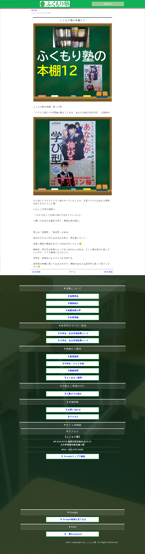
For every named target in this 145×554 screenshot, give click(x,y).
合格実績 (74, 317)
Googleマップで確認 (74, 456)
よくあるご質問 (74, 378)
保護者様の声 (74, 310)
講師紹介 (74, 303)
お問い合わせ (74, 410)
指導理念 (74, 296)
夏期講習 (74, 356)
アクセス (74, 417)
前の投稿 (108, 272)
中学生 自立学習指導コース (74, 333)
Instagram (76, 534)
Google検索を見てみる (74, 519)
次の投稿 (36, 272)
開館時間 (74, 370)
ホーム (72, 272)
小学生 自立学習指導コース (74, 340)
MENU (109, 4)
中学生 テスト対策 (74, 363)
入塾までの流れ (74, 394)
